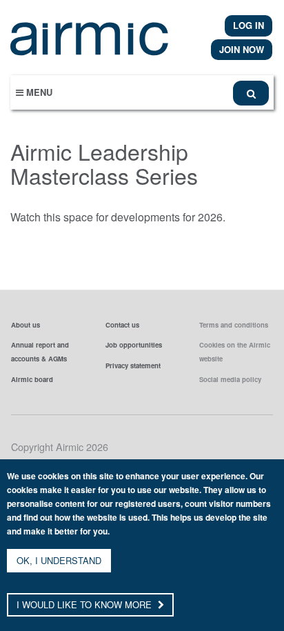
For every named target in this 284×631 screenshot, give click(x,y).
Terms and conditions (233, 325)
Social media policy (230, 379)
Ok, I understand (59, 560)
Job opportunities (133, 345)
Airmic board (32, 379)
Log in (248, 25)
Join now (241, 49)
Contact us (122, 325)
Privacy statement (133, 365)
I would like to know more (85, 604)
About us (25, 325)
